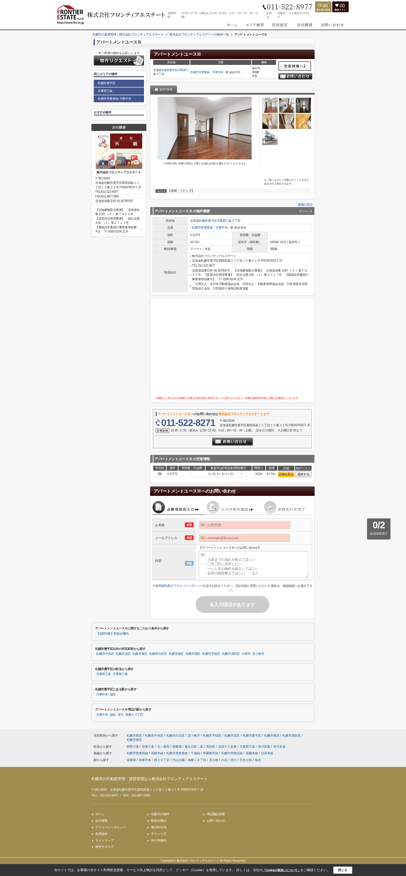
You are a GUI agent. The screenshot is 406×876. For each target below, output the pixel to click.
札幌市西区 (193, 653)
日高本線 (267, 753)
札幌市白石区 (158, 653)
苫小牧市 (258, 653)
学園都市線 (211, 753)
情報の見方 (305, 204)
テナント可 (158, 834)
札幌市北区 (123, 653)
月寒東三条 (120, 674)
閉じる (342, 870)
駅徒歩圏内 (158, 820)
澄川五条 (279, 746)
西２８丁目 (161, 760)
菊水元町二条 (194, 746)
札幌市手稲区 (211, 653)
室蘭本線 (252, 753)
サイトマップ (104, 840)
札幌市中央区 (105, 653)
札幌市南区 (176, 653)
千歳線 (196, 753)
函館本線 (157, 753)
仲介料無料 (158, 840)
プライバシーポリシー (188, 586)
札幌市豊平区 (169, 70)
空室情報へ (294, 66)
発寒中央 (145, 760)
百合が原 (246, 760)
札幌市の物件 (160, 814)
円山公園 (178, 760)
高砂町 (211, 746)
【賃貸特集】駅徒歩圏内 (112, 633)
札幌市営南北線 (232, 753)
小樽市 (246, 653)
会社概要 (101, 820)
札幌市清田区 (231, 653)
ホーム (100, 814)
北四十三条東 (228, 746)
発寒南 (131, 760)
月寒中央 (217, 72)
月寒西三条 (224, 220)
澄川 (121, 714)
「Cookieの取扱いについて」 (281, 870)
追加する (303, 474)
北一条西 (163, 746)
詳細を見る (286, 474)
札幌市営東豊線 (200, 72)
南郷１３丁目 (134, 714)
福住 (113, 694)
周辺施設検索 (216, 814)
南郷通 (177, 746)
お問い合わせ (216, 820)
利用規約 (161, 586)
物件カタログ (104, 846)
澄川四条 (264, 746)
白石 (224, 760)
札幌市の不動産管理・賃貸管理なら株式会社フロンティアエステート (149, 779)
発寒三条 (148, 746)
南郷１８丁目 (197, 760)
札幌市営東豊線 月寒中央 (114, 98)
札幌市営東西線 (138, 753)
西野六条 (133, 746)
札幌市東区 (140, 653)
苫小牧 (213, 760)
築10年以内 (159, 827)
